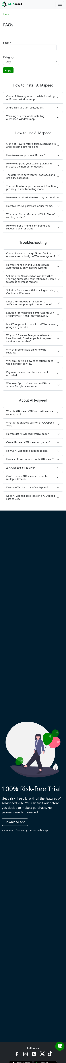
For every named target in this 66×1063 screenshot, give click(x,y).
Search (7, 42)
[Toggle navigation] (60, 4)
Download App (14, 822)
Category (8, 57)
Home (5, 14)
